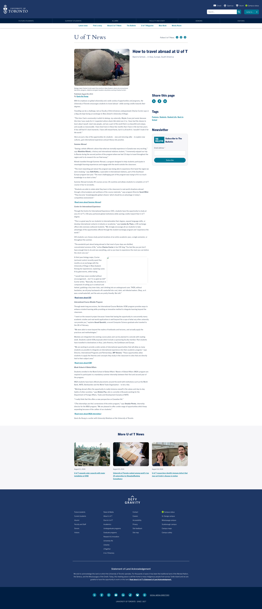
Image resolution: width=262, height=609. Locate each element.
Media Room (176, 25)
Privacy (135, 524)
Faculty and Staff (157, 21)
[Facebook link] (181, 37)
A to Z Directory (108, 553)
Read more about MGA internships (88, 414)
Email (219, 5)
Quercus (230, 5)
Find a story (97, 25)
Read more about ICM (83, 363)
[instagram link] (185, 37)
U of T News (90, 37)
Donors (199, 21)
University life (108, 541)
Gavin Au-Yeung (82, 96)
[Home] (16, 9)
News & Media (108, 512)
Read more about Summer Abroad (88, 202)
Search (239, 12)
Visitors (241, 21)
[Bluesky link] (137, 595)
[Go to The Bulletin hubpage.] (159, 140)
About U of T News (114, 25)
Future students (26, 21)
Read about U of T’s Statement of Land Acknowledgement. (151, 579)
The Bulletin (131, 25)
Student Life (172, 117)
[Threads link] (144, 595)
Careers (135, 516)
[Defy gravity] (132, 499)
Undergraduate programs (112, 528)
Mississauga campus (169, 520)
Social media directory (159, 595)
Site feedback (137, 528)
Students (163, 117)
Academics (107, 524)
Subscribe (170, 160)
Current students (73, 21)
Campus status (253, 5)
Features (155, 117)
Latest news (83, 25)
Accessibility (137, 520)
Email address (159, 148)
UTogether (107, 549)
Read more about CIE (83, 297)
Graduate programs (110, 532)
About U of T (107, 516)
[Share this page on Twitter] (154, 101)
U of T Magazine (147, 25)
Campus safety (167, 532)
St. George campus (168, 516)
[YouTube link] (116, 595)
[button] (251, 12)
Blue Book (163, 25)
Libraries (106, 545)
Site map (136, 532)
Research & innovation (111, 536)
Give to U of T (108, 520)
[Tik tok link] (130, 595)
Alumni (115, 21)
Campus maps (167, 528)
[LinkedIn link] (123, 595)
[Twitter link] (177, 37)
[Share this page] (165, 101)
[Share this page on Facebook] (159, 101)
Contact (135, 512)
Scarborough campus (169, 524)
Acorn (241, 5)
